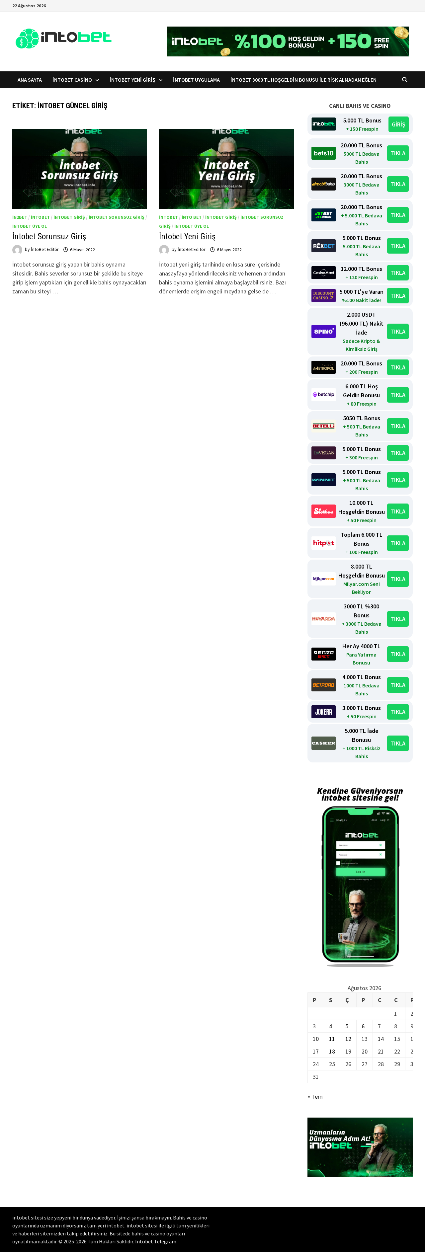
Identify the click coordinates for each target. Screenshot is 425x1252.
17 (316, 1051)
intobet (40, 217)
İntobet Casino (72, 79)
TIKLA (397, 153)
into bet (192, 217)
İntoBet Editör (45, 250)
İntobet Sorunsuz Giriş (49, 236)
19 (348, 1051)
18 (332, 1051)
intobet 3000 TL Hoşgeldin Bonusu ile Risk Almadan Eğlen (304, 79)
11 (332, 1039)
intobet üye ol (29, 226)
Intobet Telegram (155, 1241)
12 (348, 1039)
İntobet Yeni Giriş (132, 79)
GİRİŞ (398, 124)
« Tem (315, 1096)
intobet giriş (69, 217)
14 (381, 1039)
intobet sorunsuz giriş (116, 217)
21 (381, 1051)
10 (316, 1039)
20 (365, 1051)
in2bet (19, 217)
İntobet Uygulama (196, 79)
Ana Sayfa (30, 79)
